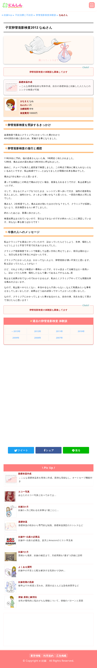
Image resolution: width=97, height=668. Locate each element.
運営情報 (35, 655)
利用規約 (48, 655)
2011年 (59, 331)
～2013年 (15, 331)
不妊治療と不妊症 (24, 15)
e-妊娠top (7, 15)
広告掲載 (61, 655)
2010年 (81, 331)
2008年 (37, 337)
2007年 (59, 337)
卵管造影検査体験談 (46, 15)
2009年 (15, 337)
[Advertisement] (48, 365)
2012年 (37, 331)
